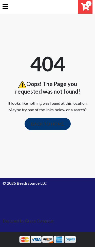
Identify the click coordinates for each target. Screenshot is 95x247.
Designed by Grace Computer (28, 220)
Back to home (47, 123)
